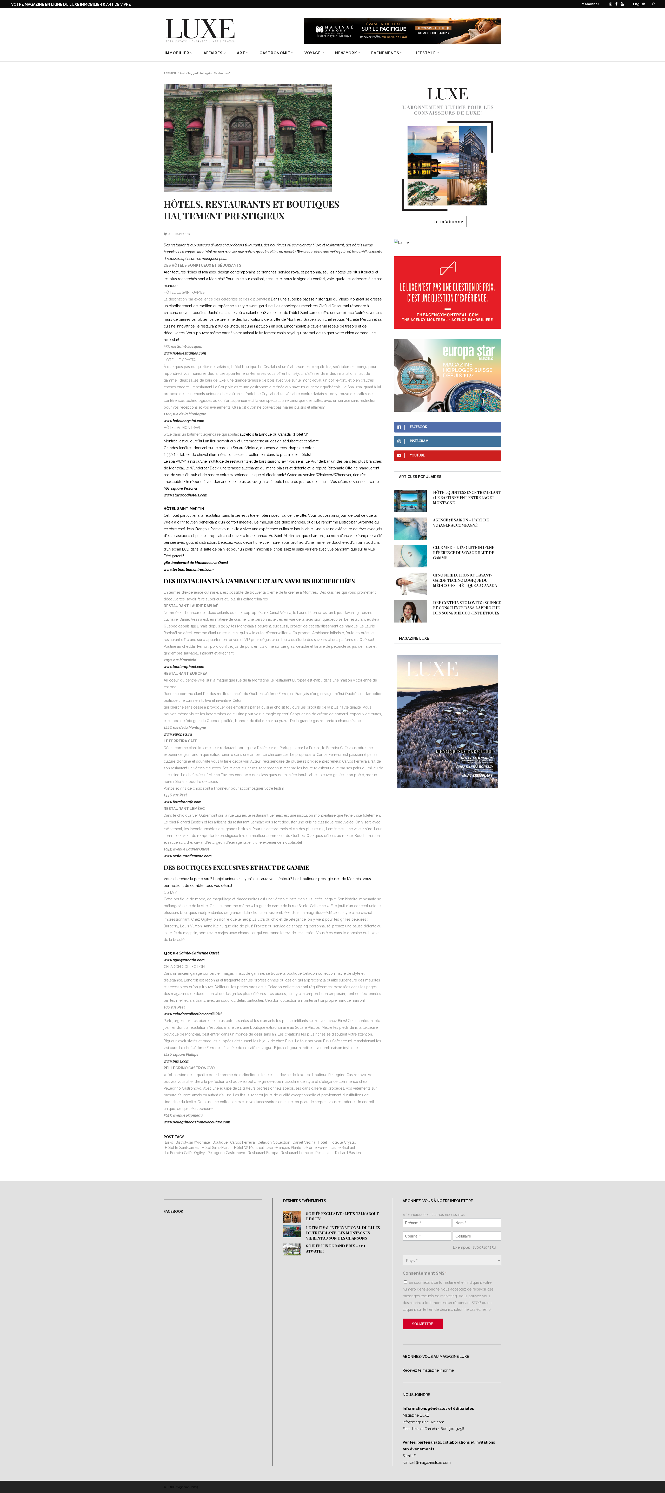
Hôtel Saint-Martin (216, 1147)
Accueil (170, 73)
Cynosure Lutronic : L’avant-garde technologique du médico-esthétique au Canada (465, 580)
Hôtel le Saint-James (182, 1147)
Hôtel (322, 1142)
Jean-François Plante (284, 1147)
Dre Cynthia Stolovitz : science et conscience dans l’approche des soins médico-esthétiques (467, 607)
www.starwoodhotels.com (185, 495)
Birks (169, 1142)
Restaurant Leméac (297, 1153)
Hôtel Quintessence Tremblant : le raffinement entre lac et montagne (467, 497)
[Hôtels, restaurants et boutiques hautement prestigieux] (274, 138)
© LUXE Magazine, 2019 (181, 1487)
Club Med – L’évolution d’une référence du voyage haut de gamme (463, 552)
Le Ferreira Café (178, 1153)
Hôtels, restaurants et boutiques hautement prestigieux (251, 210)
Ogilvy (199, 1153)
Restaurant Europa (263, 1153)
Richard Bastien (348, 1153)
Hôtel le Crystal (343, 1142)
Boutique (220, 1142)
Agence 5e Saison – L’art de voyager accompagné (461, 523)
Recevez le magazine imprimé (428, 1370)
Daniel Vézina (304, 1142)
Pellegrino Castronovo (226, 1153)
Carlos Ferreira (242, 1142)
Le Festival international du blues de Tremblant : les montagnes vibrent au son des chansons (343, 1233)
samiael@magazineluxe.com (427, 1463)
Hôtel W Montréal (249, 1147)
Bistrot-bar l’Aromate (193, 1142)
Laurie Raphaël (342, 1147)
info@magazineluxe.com (423, 1422)
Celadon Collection (273, 1142)
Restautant (323, 1153)
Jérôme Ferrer (316, 1147)
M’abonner (590, 4)
